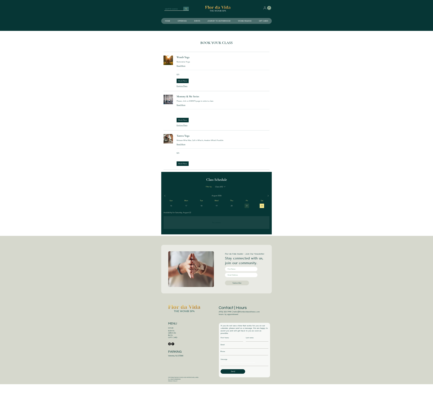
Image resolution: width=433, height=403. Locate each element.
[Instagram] (169, 344)
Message (224, 359)
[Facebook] (172, 344)
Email (223, 345)
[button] (219, 21)
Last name (250, 338)
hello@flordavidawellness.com (246, 312)
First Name (225, 338)
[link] (223, 57)
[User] (265, 8)
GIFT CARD (172, 337)
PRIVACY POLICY (172, 381)
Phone (222, 351)
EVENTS (171, 331)
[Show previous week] (165, 195)
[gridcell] (262, 206)
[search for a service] (186, 8)
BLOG (170, 335)
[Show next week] (268, 195)
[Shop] (269, 8)
